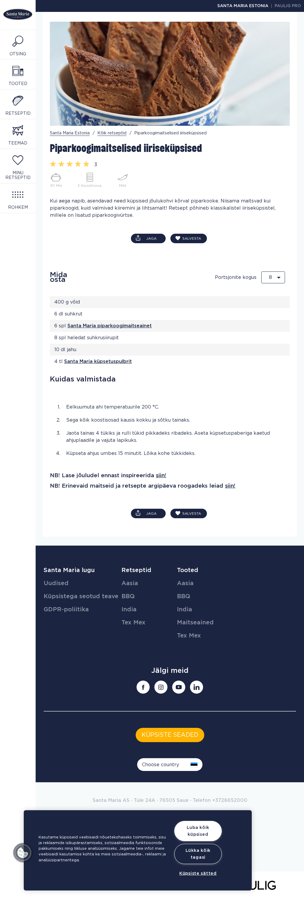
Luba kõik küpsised (198, 831)
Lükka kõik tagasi (198, 854)
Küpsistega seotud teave (81, 596)
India (129, 609)
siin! (161, 475)
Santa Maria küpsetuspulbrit (98, 361)
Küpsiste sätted (198, 873)
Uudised (56, 583)
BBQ (128, 596)
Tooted (187, 570)
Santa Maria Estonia (242, 6)
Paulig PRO (288, 6)
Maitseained (195, 623)
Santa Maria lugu (69, 570)
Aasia (129, 583)
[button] (22, 852)
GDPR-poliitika (66, 609)
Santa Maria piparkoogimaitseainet (109, 325)
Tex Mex (133, 623)
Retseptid (136, 570)
